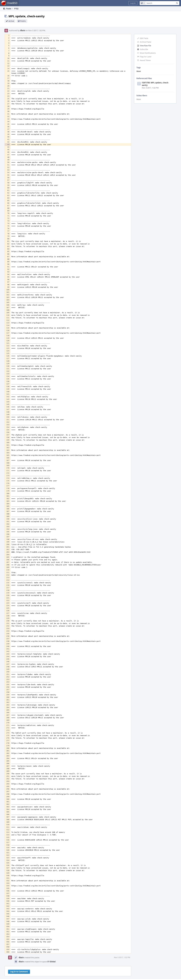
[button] (132, 3)
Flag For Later (145, 56)
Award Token (145, 60)
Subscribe (144, 49)
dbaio (22, 30)
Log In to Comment (19, 971)
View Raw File (145, 45)
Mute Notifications (148, 53)
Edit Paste (144, 38)
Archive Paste (145, 42)
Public (23, 21)
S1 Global (51, 961)
